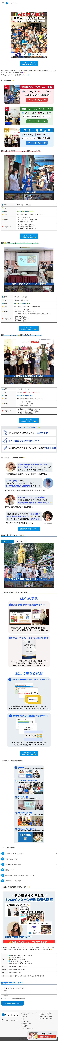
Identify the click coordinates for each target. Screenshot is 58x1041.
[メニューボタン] (3, 3)
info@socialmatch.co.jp (45, 1018)
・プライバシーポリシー (26, 1028)
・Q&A (22, 1020)
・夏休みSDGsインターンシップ (28, 1013)
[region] (29, 177)
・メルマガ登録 (24, 1025)
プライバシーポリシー (6, 998)
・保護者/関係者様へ (25, 1023)
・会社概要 (23, 1026)
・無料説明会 (23, 1014)
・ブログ (22, 1018)
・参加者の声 (23, 1016)
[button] (29, 63)
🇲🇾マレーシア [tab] (7, 541)
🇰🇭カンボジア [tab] (20, 541)
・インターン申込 (24, 1021)
